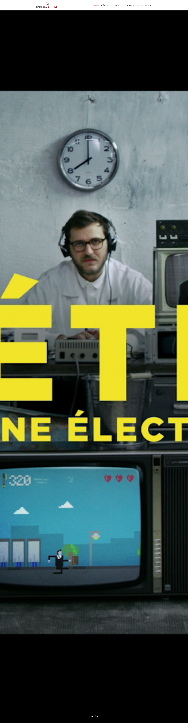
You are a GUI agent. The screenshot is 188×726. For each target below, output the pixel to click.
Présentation (106, 5)
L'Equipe (140, 5)
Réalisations (118, 5)
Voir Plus (94, 716)
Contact (148, 5)
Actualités (130, 5)
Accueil (96, 5)
